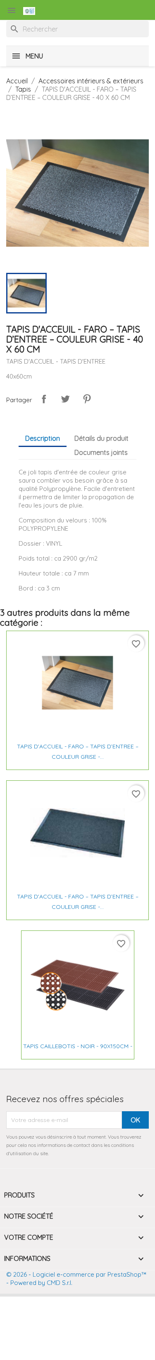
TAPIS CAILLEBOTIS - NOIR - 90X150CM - (77, 1046)
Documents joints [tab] (101, 452)
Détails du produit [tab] (101, 438)
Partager (44, 399)
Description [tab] (42, 438)
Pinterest (87, 399)
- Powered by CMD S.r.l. (39, 1283)
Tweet (65, 399)
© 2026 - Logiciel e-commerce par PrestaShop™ (76, 1274)
